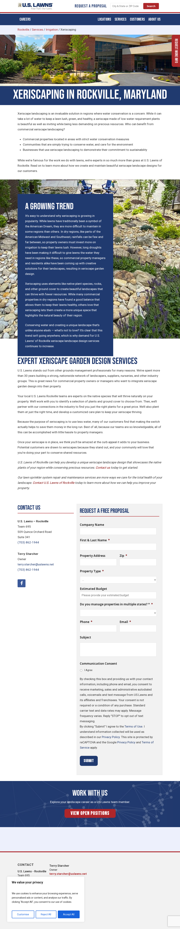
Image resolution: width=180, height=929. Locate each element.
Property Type (92, 571)
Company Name (92, 525)
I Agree (88, 670)
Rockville (23, 29)
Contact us (103, 467)
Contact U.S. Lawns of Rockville (53, 482)
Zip (123, 556)
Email (125, 622)
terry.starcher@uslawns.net (36, 564)
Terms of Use (133, 726)
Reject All (46, 914)
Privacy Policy (111, 737)
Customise (23, 914)
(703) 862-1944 (28, 542)
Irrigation (52, 29)
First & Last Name (95, 540)
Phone (86, 622)
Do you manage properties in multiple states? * (116, 604)
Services (37, 29)
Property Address (92, 556)
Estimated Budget (93, 589)
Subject (85, 637)
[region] (45, 899)
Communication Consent (98, 664)
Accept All (68, 914)
